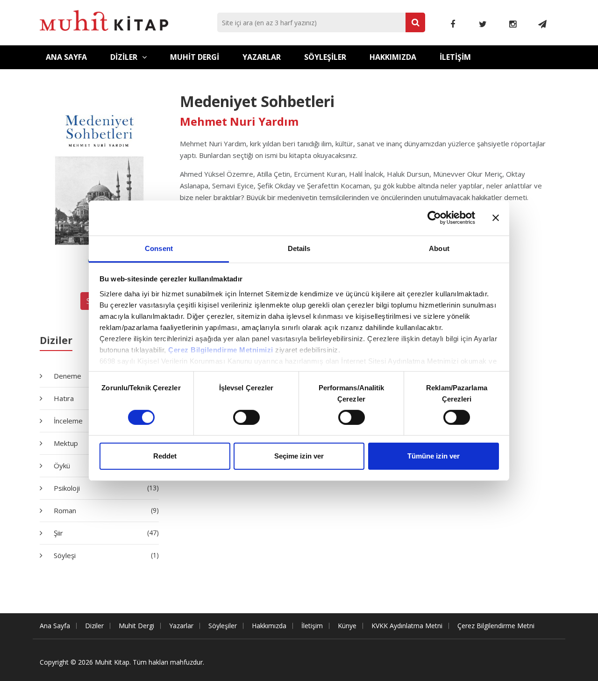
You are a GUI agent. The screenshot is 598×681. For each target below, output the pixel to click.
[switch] (246, 417)
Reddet (165, 456)
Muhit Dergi (194, 57)
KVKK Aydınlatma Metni (406, 625)
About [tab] (439, 248)
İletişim (455, 57)
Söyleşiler (325, 57)
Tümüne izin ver (433, 456)
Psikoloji (105, 488)
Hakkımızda (393, 57)
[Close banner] (495, 218)
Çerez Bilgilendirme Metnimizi (220, 349)
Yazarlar (261, 57)
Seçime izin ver (299, 456)
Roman (105, 510)
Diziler (123, 57)
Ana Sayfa (66, 57)
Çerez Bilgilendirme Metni (495, 625)
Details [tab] (299, 248)
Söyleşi (105, 555)
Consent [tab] (159, 248)
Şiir (105, 533)
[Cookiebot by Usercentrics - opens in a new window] (434, 218)
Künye (347, 625)
